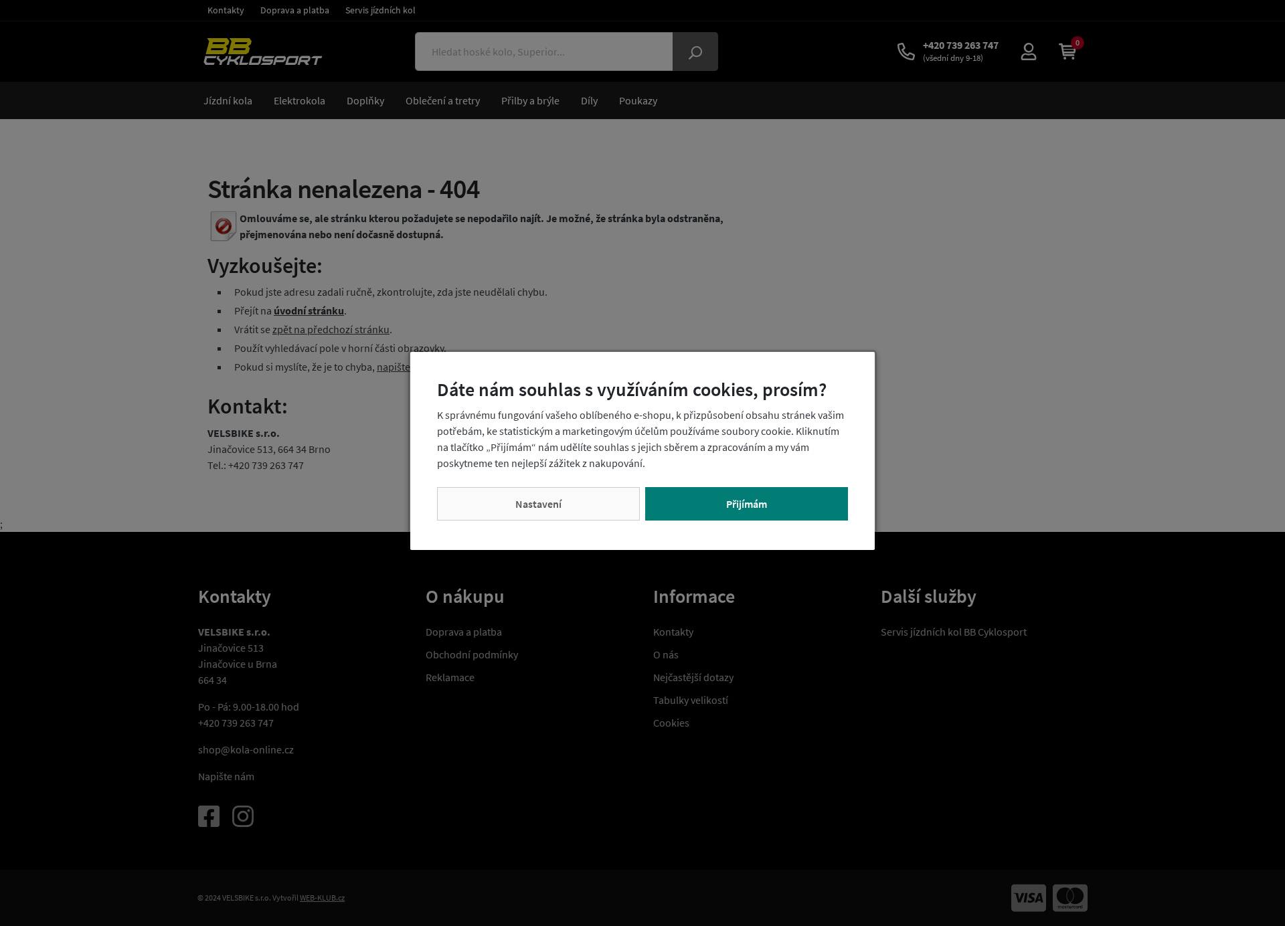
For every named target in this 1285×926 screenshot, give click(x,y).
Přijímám (746, 504)
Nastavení (538, 504)
